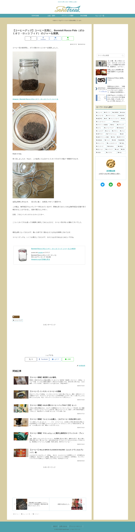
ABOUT (55, 526)
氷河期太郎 (110, 171)
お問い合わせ (63, 526)
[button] (122, 55)
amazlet (40, 252)
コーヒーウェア (18, 320)
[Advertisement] (49, 291)
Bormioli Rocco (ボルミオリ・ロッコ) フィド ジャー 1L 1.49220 (53, 249)
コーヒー (17, 316)
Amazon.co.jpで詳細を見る (40, 259)
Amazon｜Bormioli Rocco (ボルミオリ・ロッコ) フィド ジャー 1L (35, 99)
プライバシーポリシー (75, 526)
